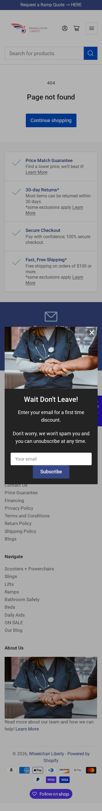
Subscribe (51, 471)
